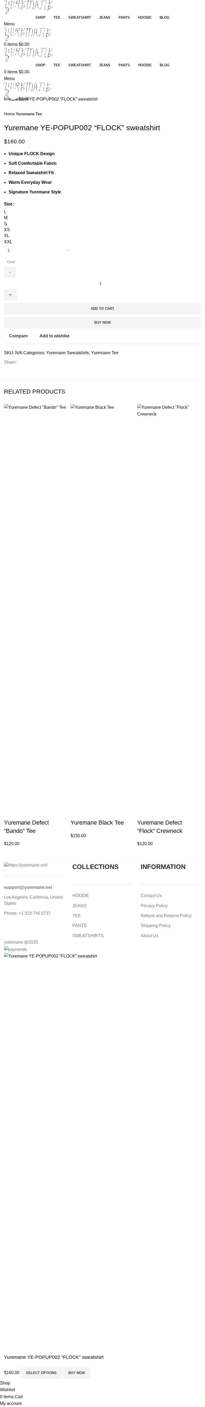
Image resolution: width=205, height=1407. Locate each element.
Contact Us (151, 895)
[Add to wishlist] (54, 812)
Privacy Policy (154, 905)
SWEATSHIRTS (88, 935)
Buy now (102, 323)
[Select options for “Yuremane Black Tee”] (77, 812)
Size (8, 204)
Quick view (25, 812)
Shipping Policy (156, 925)
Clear (11, 262)
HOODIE (80, 895)
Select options (41, 1373)
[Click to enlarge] (13, 94)
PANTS (79, 925)
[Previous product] (187, 114)
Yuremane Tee (29, 114)
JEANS (79, 905)
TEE (76, 915)
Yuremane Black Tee (97, 822)
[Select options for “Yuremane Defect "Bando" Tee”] (10, 812)
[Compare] (39, 812)
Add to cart (102, 309)
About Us (149, 935)
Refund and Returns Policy (166, 915)
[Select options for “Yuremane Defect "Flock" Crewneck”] (144, 812)
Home (10, 114)
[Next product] (198, 114)
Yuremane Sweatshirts (67, 352)
